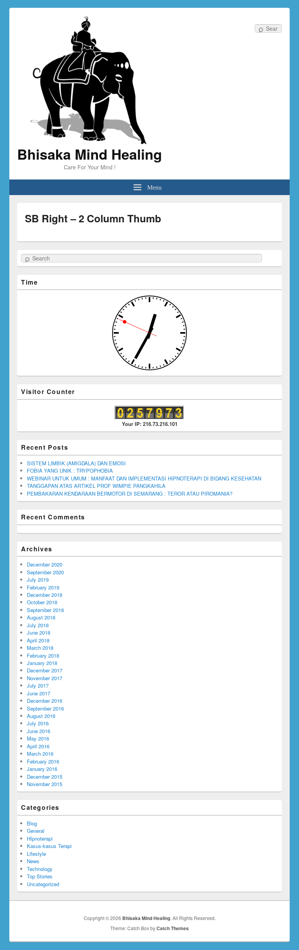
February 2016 (43, 761)
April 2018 (38, 640)
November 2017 (44, 678)
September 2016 (45, 708)
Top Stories (40, 876)
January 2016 (42, 768)
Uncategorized (43, 884)
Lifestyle (36, 853)
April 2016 (38, 746)
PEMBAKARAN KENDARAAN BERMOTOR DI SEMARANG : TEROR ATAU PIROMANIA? (129, 493)
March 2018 (40, 647)
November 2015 (44, 784)
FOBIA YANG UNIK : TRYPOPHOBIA (70, 470)
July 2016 (38, 723)
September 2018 (45, 610)
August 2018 (41, 617)
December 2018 (44, 594)
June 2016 (38, 731)
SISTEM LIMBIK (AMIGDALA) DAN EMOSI (76, 463)
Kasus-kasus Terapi (49, 846)
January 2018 (42, 663)
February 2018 (43, 655)
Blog (32, 823)
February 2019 (43, 587)
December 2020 (44, 564)
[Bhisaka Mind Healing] (89, 79)
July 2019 (38, 579)
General (35, 830)
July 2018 (38, 625)
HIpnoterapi (40, 838)
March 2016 (40, 753)
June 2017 (38, 693)
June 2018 (38, 632)
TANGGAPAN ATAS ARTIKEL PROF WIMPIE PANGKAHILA (96, 485)
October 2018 (42, 602)
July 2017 (38, 685)
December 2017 (44, 670)
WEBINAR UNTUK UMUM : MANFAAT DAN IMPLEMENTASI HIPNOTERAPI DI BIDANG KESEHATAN (144, 478)
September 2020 (45, 572)
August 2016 (41, 716)
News (33, 861)
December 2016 (44, 700)
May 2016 (38, 738)
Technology (40, 869)
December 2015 (44, 776)
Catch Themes (173, 928)
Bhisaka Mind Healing (89, 154)
